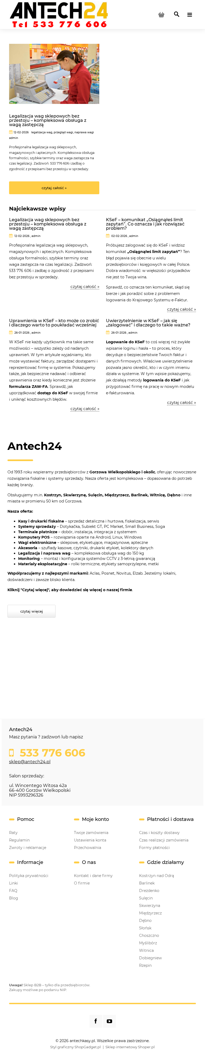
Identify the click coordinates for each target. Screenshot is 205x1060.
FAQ (13, 890)
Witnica (146, 950)
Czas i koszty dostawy (159, 832)
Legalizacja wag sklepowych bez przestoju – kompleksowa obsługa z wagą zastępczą (47, 120)
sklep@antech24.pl (29, 761)
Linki (13, 883)
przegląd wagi (63, 132)
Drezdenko (149, 890)
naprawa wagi (84, 132)
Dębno (145, 920)
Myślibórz (148, 943)
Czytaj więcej (31, 611)
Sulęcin (146, 898)
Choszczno (149, 935)
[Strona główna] (59, 14)
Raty (13, 832)
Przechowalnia (87, 847)
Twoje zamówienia (91, 832)
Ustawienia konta (90, 840)
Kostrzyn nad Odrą (156, 875)
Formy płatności (154, 847)
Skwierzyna (149, 905)
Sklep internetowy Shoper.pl (130, 1047)
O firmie (82, 883)
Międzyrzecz (150, 913)
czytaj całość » (54, 188)
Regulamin (19, 840)
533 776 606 (51, 752)
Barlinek (147, 883)
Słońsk (145, 928)
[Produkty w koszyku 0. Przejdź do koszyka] (161, 14)
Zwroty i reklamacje (27, 847)
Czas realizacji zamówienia (163, 840)
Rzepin (145, 965)
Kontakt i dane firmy (93, 875)
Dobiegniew (150, 958)
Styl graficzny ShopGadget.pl (75, 1047)
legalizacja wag (41, 132)
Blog (13, 898)
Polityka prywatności (28, 875)
